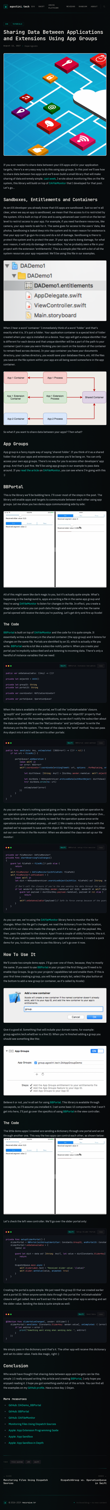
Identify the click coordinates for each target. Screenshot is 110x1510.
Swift (41, 6)
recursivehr (29, 1502)
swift (36, 1462)
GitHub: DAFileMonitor (22, 1417)
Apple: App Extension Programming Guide (33, 1430)
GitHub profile (36, 1387)
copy (101, 666)
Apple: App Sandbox (21, 1436)
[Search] (104, 6)
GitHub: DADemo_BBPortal (25, 1405)
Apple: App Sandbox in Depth (26, 1442)
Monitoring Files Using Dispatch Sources (32, 1424)
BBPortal (8, 632)
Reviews (70, 6)
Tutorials (17, 24)
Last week (50, 178)
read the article (30, 470)
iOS (33, 6)
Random (83, 6)
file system (17, 1462)
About (94, 6)
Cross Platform (53, 6)
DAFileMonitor (57, 183)
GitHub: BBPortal (19, 1411)
